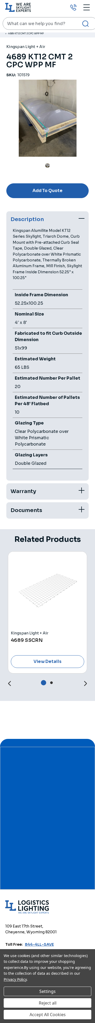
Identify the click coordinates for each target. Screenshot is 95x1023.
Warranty (23, 491)
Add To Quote (47, 190)
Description (27, 219)
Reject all (47, 1003)
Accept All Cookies (48, 1014)
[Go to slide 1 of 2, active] (43, 682)
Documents (26, 510)
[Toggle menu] (87, 7)
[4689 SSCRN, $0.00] (47, 591)
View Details (47, 661)
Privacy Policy (15, 979)
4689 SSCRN (27, 640)
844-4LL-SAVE (39, 944)
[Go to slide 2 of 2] (9, 683)
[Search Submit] (85, 23)
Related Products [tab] (48, 539)
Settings (47, 991)
